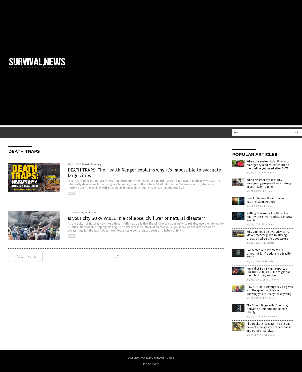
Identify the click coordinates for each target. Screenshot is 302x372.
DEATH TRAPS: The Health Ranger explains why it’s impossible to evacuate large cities (144, 172)
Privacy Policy (151, 363)
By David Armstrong (91, 164)
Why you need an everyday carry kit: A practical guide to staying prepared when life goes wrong (268, 235)
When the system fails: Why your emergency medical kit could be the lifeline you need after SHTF (268, 165)
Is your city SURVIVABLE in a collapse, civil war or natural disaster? (136, 218)
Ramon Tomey (269, 316)
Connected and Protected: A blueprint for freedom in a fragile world (269, 253)
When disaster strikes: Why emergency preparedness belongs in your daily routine (270, 183)
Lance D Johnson (270, 279)
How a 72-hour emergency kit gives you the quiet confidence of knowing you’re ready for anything (270, 290)
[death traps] (38, 68)
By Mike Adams (90, 212)
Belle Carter (268, 261)
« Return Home (25, 256)
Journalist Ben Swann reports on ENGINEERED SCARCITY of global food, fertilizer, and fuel (268, 272)
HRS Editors (268, 172)
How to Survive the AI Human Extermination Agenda (266, 200)
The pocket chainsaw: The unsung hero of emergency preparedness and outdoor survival (269, 327)
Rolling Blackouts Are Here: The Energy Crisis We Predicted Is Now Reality (269, 217)
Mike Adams (268, 206)
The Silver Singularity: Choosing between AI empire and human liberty (267, 309)
